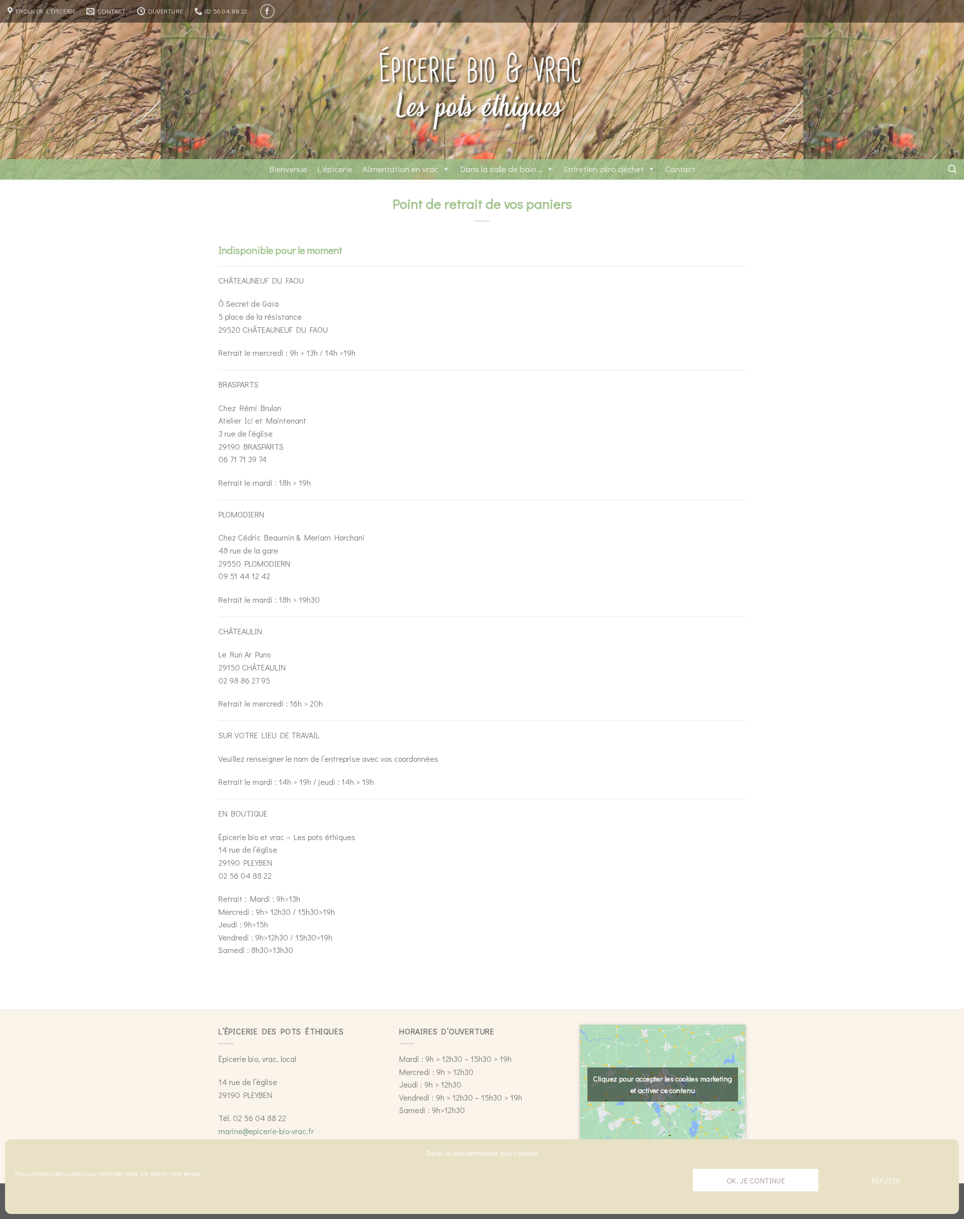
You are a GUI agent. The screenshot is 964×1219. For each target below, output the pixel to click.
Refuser (886, 1180)
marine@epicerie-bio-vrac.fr (266, 1131)
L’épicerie (334, 169)
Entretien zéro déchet (604, 169)
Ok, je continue (756, 1180)
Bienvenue (288, 169)
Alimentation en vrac (400, 169)
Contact (680, 169)
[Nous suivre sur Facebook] (267, 11)
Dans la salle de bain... (501, 169)
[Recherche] (952, 169)
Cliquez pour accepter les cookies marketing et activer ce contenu (662, 1084)
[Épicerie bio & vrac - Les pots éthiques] (482, 91)
